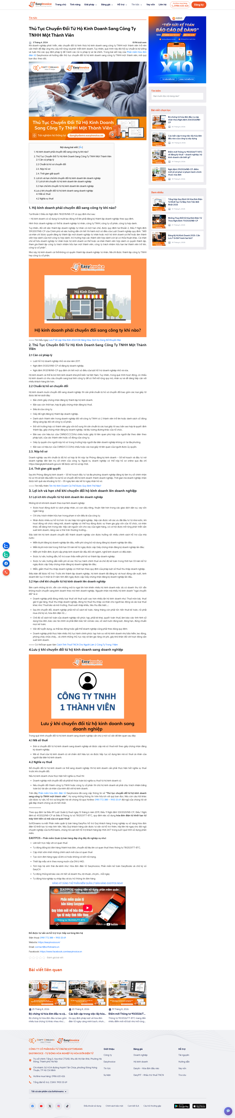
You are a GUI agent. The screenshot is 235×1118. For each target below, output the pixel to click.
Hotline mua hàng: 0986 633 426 (49, 1076)
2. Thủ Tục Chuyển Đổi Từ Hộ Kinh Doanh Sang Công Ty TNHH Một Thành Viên (72, 156)
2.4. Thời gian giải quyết (48, 173)
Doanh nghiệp (141, 1055)
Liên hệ (162, 4)
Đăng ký (199, 4)
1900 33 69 (115, 799)
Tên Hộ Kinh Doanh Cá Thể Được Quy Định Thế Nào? (75, 486)
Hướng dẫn (184, 1061)
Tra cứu (182, 1075)
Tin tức (135, 4)
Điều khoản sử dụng (92, 1106)
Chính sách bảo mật (114, 1106)
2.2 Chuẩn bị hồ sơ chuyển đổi (51, 164)
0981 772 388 (101, 799)
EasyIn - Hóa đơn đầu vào (146, 1068)
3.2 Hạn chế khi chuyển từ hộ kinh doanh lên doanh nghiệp (65, 186)
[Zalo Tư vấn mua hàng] (6, 545)
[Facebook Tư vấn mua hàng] (6, 563)
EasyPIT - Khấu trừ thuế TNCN (149, 1075)
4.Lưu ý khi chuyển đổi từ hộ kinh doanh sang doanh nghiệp (63, 190)
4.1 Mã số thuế (43, 194)
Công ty (108, 1055)
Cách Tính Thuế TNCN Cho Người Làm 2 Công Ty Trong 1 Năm (87, 644)
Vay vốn (150, 4)
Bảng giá (105, 4)
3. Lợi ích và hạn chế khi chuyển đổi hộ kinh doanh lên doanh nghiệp (67, 178)
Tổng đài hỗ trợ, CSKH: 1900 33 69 (50, 1082)
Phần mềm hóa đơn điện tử (52, 793)
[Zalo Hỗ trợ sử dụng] (6, 554)
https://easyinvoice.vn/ (49, 942)
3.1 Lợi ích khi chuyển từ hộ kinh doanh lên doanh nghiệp (63, 181)
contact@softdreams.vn (47, 947)
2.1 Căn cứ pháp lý (45, 159)
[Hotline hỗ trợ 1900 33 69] (6, 572)
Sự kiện (107, 1075)
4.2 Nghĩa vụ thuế (44, 198)
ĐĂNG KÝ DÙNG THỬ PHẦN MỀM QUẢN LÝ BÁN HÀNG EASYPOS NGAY (87, 883)
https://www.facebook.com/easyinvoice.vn (61, 951)
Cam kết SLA (133, 1106)
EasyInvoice (109, 1061)
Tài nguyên (183, 1055)
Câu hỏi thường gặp (152, 1106)
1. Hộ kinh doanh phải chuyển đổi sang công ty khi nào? (61, 152)
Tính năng (75, 4)
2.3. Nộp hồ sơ (43, 169)
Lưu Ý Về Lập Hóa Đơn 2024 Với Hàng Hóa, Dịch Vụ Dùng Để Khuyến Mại (85, 340)
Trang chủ (60, 4)
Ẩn (80, 147)
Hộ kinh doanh (141, 1061)
